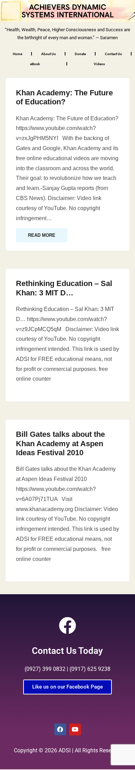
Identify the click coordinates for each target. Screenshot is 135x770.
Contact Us (113, 54)
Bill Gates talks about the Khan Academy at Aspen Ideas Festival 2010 (60, 443)
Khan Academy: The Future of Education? (64, 97)
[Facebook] (60, 729)
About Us (48, 54)
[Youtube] (75, 729)
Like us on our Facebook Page (67, 687)
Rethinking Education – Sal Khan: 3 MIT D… (64, 288)
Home (17, 54)
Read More (41, 235)
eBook (35, 64)
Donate (80, 54)
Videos (99, 64)
